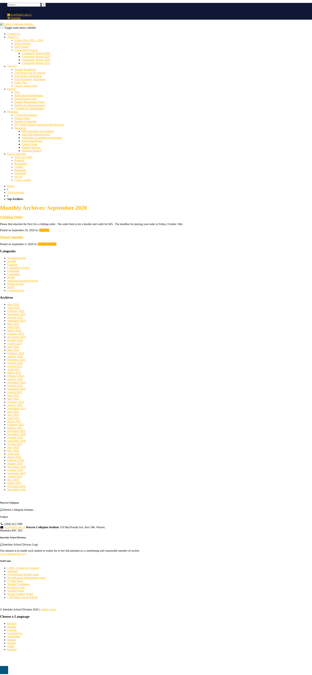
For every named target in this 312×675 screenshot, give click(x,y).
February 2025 (15, 333)
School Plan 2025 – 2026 (28, 40)
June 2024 (13, 346)
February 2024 (15, 353)
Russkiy (11, 643)
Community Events (18, 267)
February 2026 (15, 311)
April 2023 (13, 369)
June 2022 (13, 395)
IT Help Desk (15, 580)
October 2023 (15, 362)
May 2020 (13, 450)
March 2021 (14, 421)
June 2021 (13, 411)
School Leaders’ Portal (20, 593)
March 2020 (14, 457)
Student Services (31, 147)
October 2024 (15, 340)
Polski (10, 646)
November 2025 (16, 314)
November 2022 (16, 382)
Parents (11, 89)
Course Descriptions (26, 114)
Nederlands (13, 636)
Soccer (18, 176)
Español (11, 649)
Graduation (13, 274)
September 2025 (16, 320)
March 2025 (14, 330)
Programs (12, 111)
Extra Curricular (16, 153)
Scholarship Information (28, 76)
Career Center (30, 144)
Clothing (44, 230)
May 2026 (13, 304)
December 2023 (16, 359)
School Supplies (11, 237)
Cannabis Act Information (29, 108)
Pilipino (11, 626)
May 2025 (13, 324)
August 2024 (14, 343)
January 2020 (15, 463)
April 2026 (13, 307)
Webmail (12, 571)
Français (12, 630)
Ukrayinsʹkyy (15, 633)
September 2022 (16, 388)
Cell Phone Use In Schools (29, 72)
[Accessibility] (4, 670)
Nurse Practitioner (32, 140)
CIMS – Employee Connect (23, 568)
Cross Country (22, 179)
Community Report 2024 (36, 59)
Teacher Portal (15, 590)
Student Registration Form (29, 102)
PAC (17, 92)
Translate (15, 17)
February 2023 (15, 375)
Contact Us (13, 33)
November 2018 (16, 489)
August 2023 (14, 366)
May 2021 (13, 414)
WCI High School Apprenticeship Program (39, 124)
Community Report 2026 (36, 53)
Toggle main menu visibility (20, 27)
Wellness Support (32, 150)
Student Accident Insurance (30, 105)
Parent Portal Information (28, 95)
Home (10, 186)
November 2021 (16, 408)
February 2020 (15, 460)
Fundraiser (13, 270)
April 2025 (13, 327)
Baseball (19, 160)
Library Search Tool (25, 85)
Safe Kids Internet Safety (36, 134)
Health (11, 277)
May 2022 (13, 398)
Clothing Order (11, 217)
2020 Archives (15, 192)
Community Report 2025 (36, 56)
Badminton (20, 163)
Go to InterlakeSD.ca (12, 553)
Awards (11, 261)
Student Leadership (25, 121)
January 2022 (15, 405)
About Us (12, 37)
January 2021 (15, 427)
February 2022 (15, 401)
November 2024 (16, 336)
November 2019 (16, 466)
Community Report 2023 (36, 63)
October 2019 (15, 470)
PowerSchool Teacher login (23, 574)
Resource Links (16, 587)
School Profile (22, 43)
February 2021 (15, 424)
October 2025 (15, 317)
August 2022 (14, 392)
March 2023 (14, 372)
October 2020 (15, 437)
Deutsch (12, 623)
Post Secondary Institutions (29, 79)
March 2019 (14, 483)
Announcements (47, 244)
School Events (15, 283)
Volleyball (20, 173)
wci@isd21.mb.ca (20, 14)
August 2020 (14, 444)
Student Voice (22, 118)
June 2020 (13, 447)
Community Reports (26, 50)
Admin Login (48, 609)
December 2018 (16, 486)
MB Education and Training (38, 131)
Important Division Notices (22, 280)
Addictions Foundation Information (42, 137)
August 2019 (14, 476)
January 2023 (15, 379)
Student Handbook (25, 69)
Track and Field (23, 157)
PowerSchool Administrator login (26, 577)
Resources (20, 127)
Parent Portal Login (25, 98)
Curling (18, 166)
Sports (10, 287)
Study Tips (20, 82)
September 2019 (16, 473)
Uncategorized (15, 290)
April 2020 (13, 453)
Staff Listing (21, 46)
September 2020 (16, 440)
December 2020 (16, 431)
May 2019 (13, 479)
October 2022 (15, 385)
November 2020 (16, 434)
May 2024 (13, 349)
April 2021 (13, 418)
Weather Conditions (18, 584)
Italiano (11, 639)
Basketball (20, 170)
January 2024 (15, 356)
